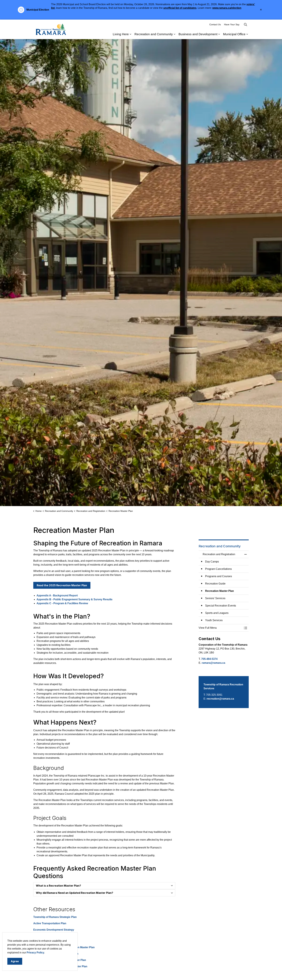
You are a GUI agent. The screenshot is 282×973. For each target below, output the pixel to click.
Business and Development (198, 34)
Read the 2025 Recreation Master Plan (62, 585)
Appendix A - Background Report (57, 595)
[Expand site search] (245, 24)
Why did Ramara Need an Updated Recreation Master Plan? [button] (74, 892)
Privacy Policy (35, 952)
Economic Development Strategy (53, 929)
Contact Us (215, 24)
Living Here (121, 34)
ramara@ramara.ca (213, 662)
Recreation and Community (153, 34)
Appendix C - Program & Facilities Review (62, 603)
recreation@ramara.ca (220, 698)
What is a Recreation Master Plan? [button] (58, 885)
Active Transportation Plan (49, 923)
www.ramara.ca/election (226, 8)
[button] (220, 627)
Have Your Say (231, 24)
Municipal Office (234, 34)
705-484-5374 (209, 659)
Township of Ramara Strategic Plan (55, 917)
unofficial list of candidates (179, 8)
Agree (15, 961)
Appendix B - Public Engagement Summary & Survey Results (74, 599)
